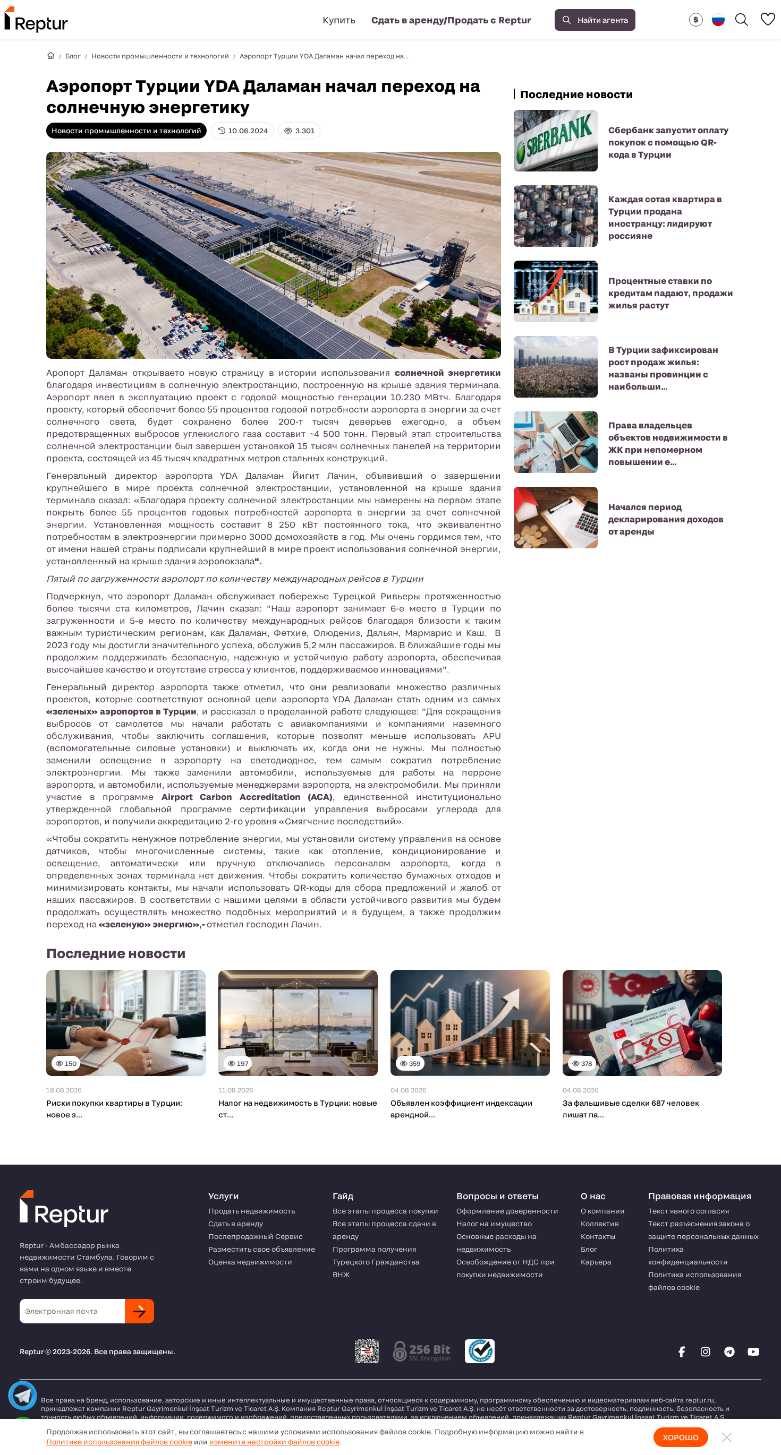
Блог (73, 55)
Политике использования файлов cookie (119, 1441)
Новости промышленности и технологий (160, 55)
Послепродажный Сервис (255, 1236)
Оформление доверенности (507, 1211)
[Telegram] (729, 1351)
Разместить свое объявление (261, 1249)
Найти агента (603, 19)
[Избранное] (768, 19)
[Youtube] (753, 1351)
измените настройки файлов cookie (274, 1441)
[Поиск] (742, 19)
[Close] (727, 1437)
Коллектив (600, 1223)
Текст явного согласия (688, 1211)
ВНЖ (341, 1274)
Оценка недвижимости (250, 1262)
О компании (603, 1211)
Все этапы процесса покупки (385, 1211)
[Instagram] (706, 1351)
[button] (696, 20)
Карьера (596, 1262)
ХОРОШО (681, 1437)
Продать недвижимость (251, 1211)
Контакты (598, 1236)
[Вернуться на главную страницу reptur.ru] (50, 56)
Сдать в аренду (235, 1223)
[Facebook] (682, 1351)
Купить (338, 19)
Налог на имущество (494, 1223)
